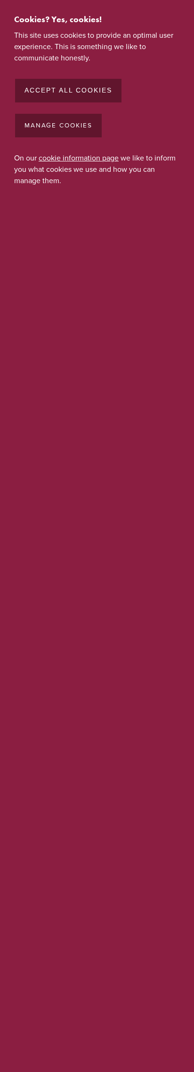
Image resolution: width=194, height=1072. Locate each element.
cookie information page (79, 158)
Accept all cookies (68, 90)
